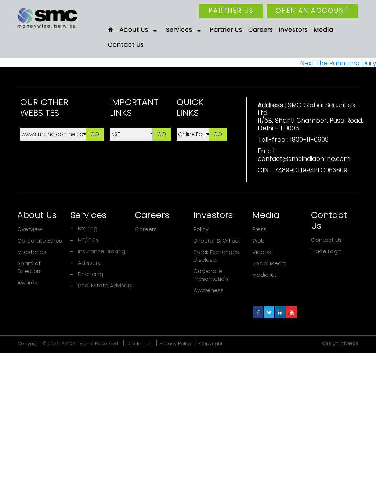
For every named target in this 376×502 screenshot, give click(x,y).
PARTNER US (231, 10)
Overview (29, 229)
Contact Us (326, 240)
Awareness (209, 290)
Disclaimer (139, 343)
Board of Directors (29, 267)
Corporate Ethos (39, 240)
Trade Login (326, 251)
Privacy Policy (176, 343)
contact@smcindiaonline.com (304, 158)
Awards (27, 282)
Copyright (211, 343)
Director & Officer (217, 240)
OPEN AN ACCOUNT (312, 10)
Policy (201, 229)
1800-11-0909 (309, 139)
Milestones (31, 252)
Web (258, 240)
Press (259, 229)
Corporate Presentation (211, 275)
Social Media (269, 263)
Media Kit (264, 275)
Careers (146, 229)
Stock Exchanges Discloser (216, 255)
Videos (261, 252)
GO (94, 134)
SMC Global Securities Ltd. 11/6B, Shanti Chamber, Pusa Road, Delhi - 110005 (310, 117)
